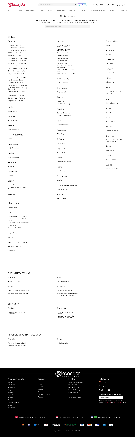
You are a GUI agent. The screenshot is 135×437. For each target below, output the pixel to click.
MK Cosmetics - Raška (64, 161)
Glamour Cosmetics (63, 113)
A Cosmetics (61, 143)
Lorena (108, 45)
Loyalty (10, 405)
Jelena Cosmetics (62, 189)
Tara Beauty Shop (62, 55)
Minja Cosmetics (13, 148)
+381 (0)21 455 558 (72, 417)
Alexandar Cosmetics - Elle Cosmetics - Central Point (65, 316)
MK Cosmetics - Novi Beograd (17, 61)
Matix (9, 198)
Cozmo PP (11, 139)
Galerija (10, 400)
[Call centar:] (57, 417)
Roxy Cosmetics (62, 92)
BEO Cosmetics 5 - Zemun (16, 53)
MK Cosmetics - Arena (15, 55)
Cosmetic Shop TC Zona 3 (16, 228)
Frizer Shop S (61, 134)
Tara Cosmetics (111, 73)
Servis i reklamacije (74, 397)
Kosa (39, 382)
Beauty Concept (111, 159)
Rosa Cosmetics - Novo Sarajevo (67, 293)
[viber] (92, 417)
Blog (9, 390)
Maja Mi (10, 175)
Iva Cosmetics (12, 207)
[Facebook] (99, 390)
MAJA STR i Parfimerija (113, 91)
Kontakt (10, 392)
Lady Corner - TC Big (63, 104)
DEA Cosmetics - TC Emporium (18, 293)
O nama (10, 382)
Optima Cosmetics (14, 185)
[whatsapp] (96, 417)
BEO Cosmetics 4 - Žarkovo (17, 50)
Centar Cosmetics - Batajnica (17, 85)
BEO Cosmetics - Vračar (16, 45)
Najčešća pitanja (13, 395)
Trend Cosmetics (62, 58)
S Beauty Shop (12, 111)
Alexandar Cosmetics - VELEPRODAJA (64, 45)
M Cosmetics (12, 166)
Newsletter (11, 387)
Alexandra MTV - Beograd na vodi (17, 101)
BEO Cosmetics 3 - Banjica (16, 48)
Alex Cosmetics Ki (13, 129)
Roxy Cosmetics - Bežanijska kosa (17, 92)
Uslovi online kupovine (75, 382)
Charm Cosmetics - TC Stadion (18, 77)
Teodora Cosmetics (63, 53)
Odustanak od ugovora (75, 395)
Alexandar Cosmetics (14, 281)
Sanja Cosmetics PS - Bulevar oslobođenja (66, 66)
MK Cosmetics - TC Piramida (17, 63)
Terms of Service (117, 402)
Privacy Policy (107, 402)
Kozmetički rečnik (13, 402)
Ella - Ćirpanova (62, 61)
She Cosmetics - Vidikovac (16, 98)
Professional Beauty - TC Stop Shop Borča (17, 88)
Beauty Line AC (111, 121)
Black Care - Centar (14, 66)
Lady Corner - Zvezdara (15, 82)
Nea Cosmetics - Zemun (15, 80)
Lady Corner (61, 101)
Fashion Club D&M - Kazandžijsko (18, 223)
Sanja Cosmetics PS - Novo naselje (65, 70)
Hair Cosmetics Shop (63, 281)
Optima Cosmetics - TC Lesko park (17, 188)
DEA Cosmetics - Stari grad (65, 296)
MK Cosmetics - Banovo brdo (17, 58)
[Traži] (75, 4)
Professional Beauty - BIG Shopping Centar (114, 140)
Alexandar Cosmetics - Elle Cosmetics (16, 312)
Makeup (40, 389)
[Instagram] (102, 390)
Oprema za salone (44, 394)
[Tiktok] (106, 390)
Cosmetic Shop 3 (13, 225)
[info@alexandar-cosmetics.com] (109, 390)
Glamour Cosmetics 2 (64, 115)
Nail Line (108, 54)
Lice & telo (41, 387)
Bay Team (11, 237)
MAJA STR (109, 94)
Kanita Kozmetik (62, 343)
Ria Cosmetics (61, 198)
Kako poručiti (72, 385)
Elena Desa (109, 63)
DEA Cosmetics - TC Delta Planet (18, 290)
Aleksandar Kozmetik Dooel (17, 343)
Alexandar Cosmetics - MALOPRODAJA (64, 49)
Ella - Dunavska (62, 63)
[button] (113, 5)
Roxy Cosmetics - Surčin (16, 95)
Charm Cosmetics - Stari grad (17, 71)
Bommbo (109, 112)
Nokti (40, 384)
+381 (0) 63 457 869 (113, 417)
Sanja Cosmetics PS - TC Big (66, 73)
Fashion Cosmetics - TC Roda (17, 216)
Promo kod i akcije (74, 390)
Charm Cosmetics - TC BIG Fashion (16, 74)
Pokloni (40, 397)
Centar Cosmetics (62, 83)
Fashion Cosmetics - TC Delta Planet (17, 219)
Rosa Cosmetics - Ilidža (64, 290)
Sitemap (10, 397)
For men (41, 392)
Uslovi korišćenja (73, 392)
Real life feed (12, 407)
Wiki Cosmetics (13, 120)
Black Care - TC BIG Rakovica (17, 68)
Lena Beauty (61, 171)
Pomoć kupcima (73, 387)
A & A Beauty (110, 150)
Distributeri (11, 385)
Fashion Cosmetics (63, 125)
